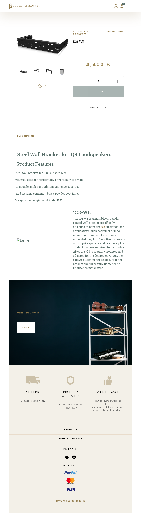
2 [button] (45, 86)
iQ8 (103, 227)
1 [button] (40, 86)
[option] (23, 73)
